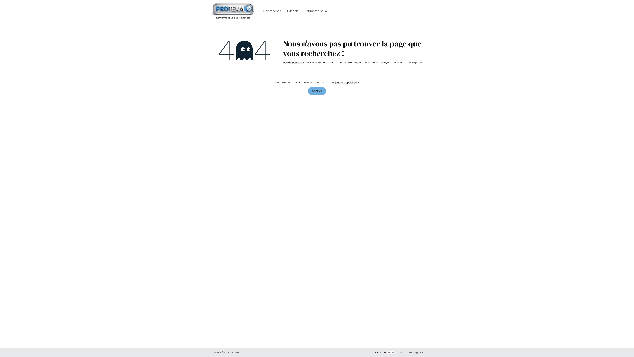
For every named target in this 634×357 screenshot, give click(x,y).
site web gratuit (415, 352)
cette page (415, 62)
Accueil (317, 91)
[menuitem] (272, 11)
